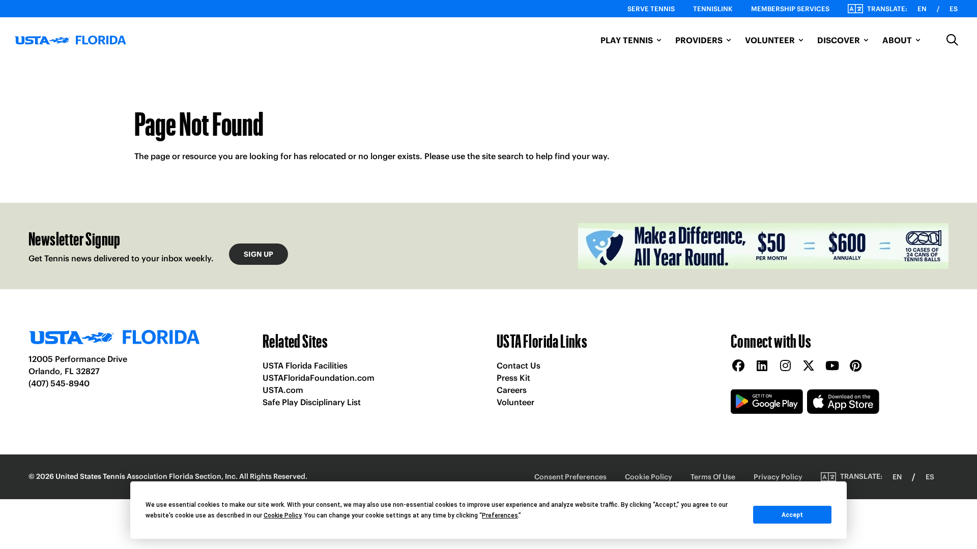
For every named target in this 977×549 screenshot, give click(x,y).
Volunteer (515, 402)
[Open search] (952, 40)
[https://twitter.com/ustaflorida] (808, 366)
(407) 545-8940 (59, 383)
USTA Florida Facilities (305, 365)
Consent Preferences (570, 476)
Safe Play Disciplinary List (312, 402)
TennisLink (713, 9)
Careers (512, 390)
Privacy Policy (778, 476)
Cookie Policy (648, 476)
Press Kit (513, 378)
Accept (792, 514)
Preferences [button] (500, 515)
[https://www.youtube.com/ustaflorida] (832, 366)
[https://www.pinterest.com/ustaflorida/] (855, 366)
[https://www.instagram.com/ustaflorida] (785, 366)
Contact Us (518, 365)
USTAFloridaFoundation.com (319, 378)
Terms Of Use (713, 476)
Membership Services (790, 9)
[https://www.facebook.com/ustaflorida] (738, 366)
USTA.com (283, 390)
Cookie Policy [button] (282, 515)
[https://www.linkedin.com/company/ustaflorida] (761, 366)
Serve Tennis (651, 9)
